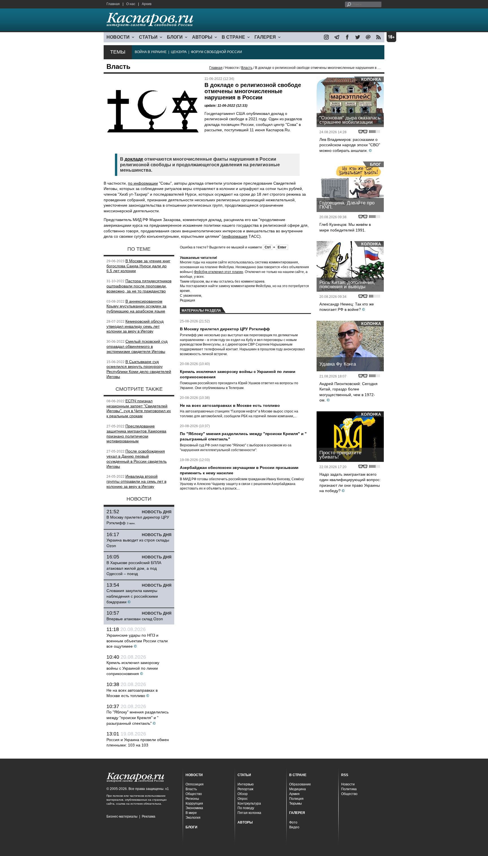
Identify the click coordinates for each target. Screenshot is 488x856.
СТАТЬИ (148, 37)
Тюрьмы (295, 803)
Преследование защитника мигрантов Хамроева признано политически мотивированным (136, 433)
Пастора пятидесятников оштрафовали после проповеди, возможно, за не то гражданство (138, 286)
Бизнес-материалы (122, 816)
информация (235, 236)
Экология (193, 818)
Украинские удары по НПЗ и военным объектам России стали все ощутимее (137, 640)
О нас (130, 4)
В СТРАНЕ (233, 37)
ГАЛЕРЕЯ (265, 37)
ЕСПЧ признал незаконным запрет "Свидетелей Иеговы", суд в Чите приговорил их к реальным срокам (138, 408)
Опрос (243, 799)
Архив (146, 4)
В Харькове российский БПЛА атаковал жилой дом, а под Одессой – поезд (133, 568)
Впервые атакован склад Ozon (134, 619)
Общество (194, 794)
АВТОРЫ (202, 37)
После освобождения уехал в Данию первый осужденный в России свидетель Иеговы (136, 458)
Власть (246, 68)
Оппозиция (195, 784)
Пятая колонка (249, 813)
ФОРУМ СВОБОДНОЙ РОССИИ (216, 52)
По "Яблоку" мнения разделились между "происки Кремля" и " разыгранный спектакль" (137, 717)
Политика (349, 789)
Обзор (243, 794)
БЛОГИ (175, 37)
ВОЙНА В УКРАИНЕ (151, 52)
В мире (191, 813)
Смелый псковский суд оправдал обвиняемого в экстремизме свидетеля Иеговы (136, 346)
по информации (143, 183)
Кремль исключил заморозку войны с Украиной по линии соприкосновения (132, 668)
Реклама (148, 816)
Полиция (296, 799)
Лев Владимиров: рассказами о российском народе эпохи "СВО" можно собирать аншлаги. (349, 145)
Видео (294, 827)
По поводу (246, 808)
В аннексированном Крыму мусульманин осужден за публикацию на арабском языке (136, 306)
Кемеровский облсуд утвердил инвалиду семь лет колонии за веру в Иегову (135, 326)
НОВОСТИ (118, 37)
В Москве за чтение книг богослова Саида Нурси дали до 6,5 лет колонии (138, 266)
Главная (113, 4)
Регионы (192, 799)
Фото (293, 822)
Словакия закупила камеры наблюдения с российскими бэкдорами (132, 596)
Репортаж (245, 789)
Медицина (297, 789)
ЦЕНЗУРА (179, 52)
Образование (300, 784)
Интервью (246, 784)
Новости (348, 784)
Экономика (194, 808)
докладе (134, 159)
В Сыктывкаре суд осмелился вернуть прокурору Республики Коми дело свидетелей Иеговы (138, 369)
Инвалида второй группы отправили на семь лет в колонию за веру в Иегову (136, 481)
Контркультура (249, 803)
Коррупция (194, 803)
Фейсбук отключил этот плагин (218, 272)
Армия (294, 794)
